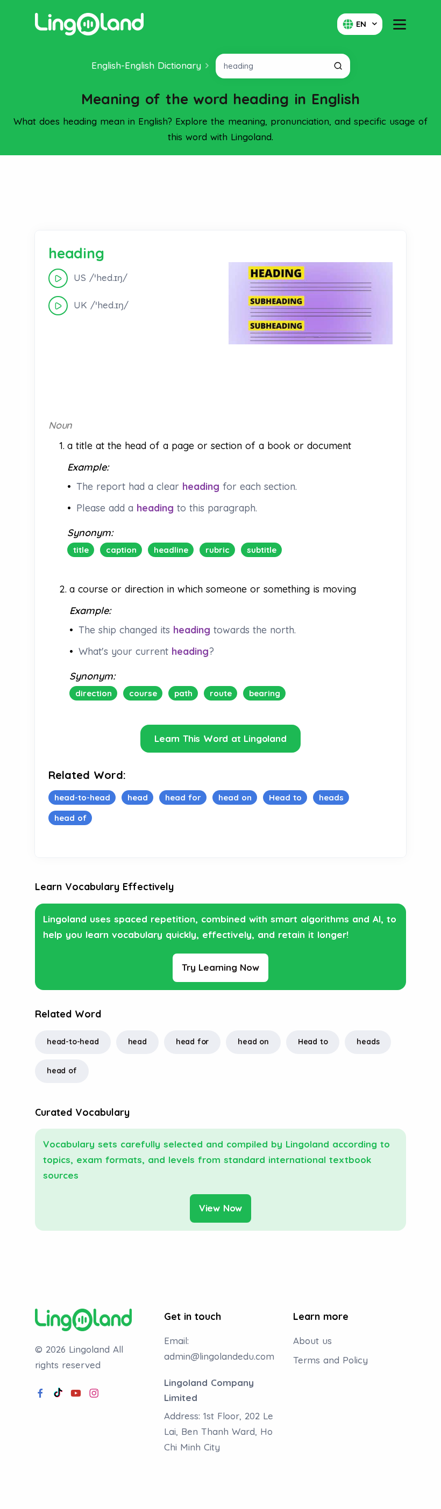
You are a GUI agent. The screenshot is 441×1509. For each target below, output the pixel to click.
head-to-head (73, 1041)
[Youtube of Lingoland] (75, 1393)
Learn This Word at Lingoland (220, 738)
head (137, 1041)
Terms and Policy (330, 1360)
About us (312, 1340)
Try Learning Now (220, 967)
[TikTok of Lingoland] (58, 1393)
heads (368, 1041)
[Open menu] (399, 24)
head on (253, 1041)
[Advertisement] (220, 193)
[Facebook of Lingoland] (40, 1393)
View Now (220, 1208)
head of (62, 1070)
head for (192, 1041)
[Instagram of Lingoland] (94, 1393)
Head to (313, 1041)
